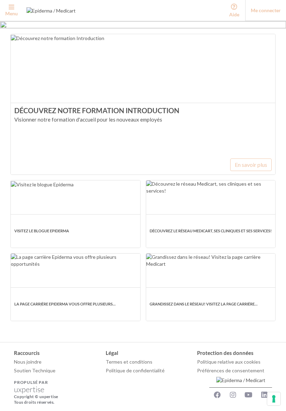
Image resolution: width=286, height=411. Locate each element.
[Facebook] (217, 395)
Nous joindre (28, 362)
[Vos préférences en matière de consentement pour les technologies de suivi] (273, 398)
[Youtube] (249, 395)
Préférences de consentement (230, 370)
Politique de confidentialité (135, 370)
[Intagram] (233, 395)
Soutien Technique (34, 370)
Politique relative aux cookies (229, 362)
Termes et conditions (129, 362)
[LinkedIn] (264, 395)
